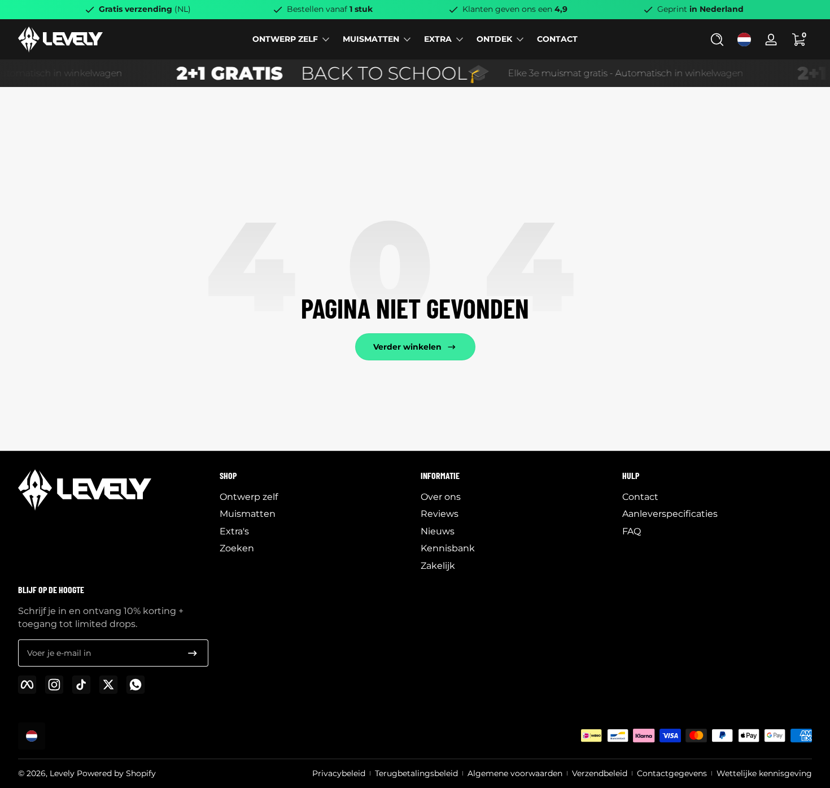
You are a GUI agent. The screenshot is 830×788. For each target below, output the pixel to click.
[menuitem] (315, 497)
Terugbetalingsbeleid (416, 773)
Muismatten (248, 513)
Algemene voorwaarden (515, 773)
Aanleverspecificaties (670, 513)
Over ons (441, 496)
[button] (717, 39)
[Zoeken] (717, 39)
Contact (640, 496)
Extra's (234, 531)
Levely (62, 773)
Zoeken (237, 548)
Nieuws (438, 531)
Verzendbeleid (599, 773)
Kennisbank (448, 548)
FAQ (631, 531)
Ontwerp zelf (249, 496)
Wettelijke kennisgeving (764, 773)
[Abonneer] (192, 653)
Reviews (439, 513)
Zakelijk (438, 565)
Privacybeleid (338, 773)
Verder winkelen (407, 347)
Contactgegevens (672, 773)
